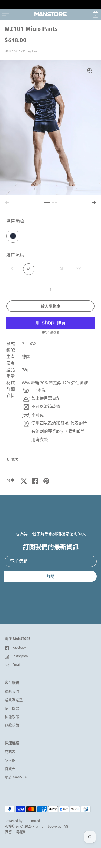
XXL (79, 269)
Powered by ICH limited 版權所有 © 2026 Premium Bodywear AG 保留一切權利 (36, 826)
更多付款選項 (50, 332)
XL (62, 269)
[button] (94, 203)
